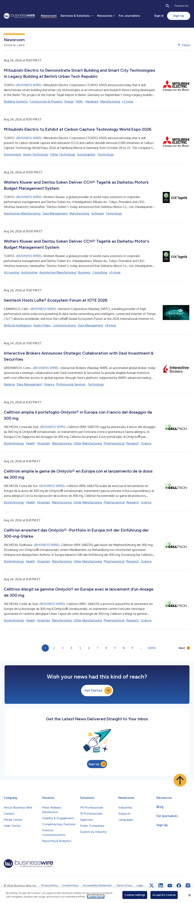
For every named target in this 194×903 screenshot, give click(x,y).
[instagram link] (188, 885)
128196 (152, 648)
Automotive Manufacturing (22, 213)
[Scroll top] (180, 780)
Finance (49, 384)
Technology (105, 154)
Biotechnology (14, 443)
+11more (110, 325)
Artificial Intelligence (18, 325)
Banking (9, 384)
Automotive (29, 272)
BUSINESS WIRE (28, 85)
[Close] (189, 895)
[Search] (167, 6)
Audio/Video (42, 325)
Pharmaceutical (114, 443)
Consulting (99, 272)
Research (132, 443)
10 (124, 648)
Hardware (91, 101)
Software (97, 213)
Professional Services (71, 384)
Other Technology (62, 154)
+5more (114, 272)
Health (30, 443)
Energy (69, 101)
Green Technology (35, 154)
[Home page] (19, 16)
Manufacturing (110, 101)
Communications (64, 325)
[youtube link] (169, 885)
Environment (12, 154)
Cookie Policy (96, 896)
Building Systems (16, 101)
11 (132, 648)
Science (146, 443)
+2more (127, 101)
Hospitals (43, 443)
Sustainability (86, 154)
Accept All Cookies (164, 894)
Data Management (55, 213)
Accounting (11, 272)
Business (84, 272)
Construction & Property (46, 101)
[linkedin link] (160, 885)
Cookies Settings (134, 894)
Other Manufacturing (88, 443)
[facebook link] (179, 885)
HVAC (79, 101)
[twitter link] (151, 885)
